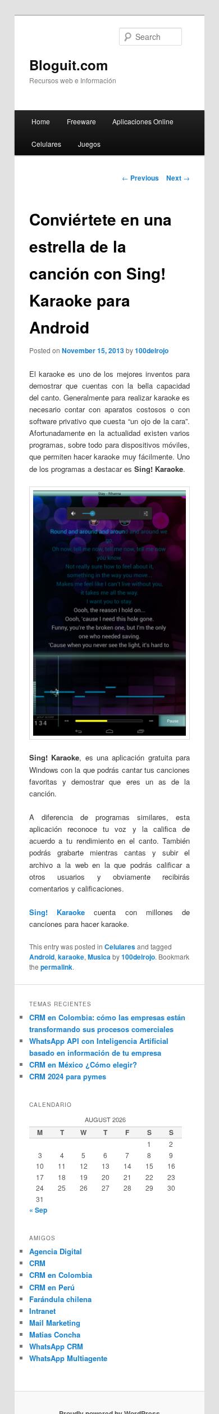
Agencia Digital (55, 1251)
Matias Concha (54, 1334)
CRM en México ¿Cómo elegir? (83, 1064)
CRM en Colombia (60, 1274)
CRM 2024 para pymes (67, 1076)
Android (41, 957)
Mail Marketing (54, 1322)
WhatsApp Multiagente (68, 1358)
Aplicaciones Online (143, 121)
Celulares (46, 143)
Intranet (42, 1310)
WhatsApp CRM (56, 1346)
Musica (99, 957)
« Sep (38, 1210)
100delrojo (151, 350)
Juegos (89, 143)
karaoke (71, 957)
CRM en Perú (52, 1287)
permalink (56, 967)
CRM (37, 1263)
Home (40, 121)
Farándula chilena (60, 1299)
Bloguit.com (68, 64)
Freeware (81, 121)
